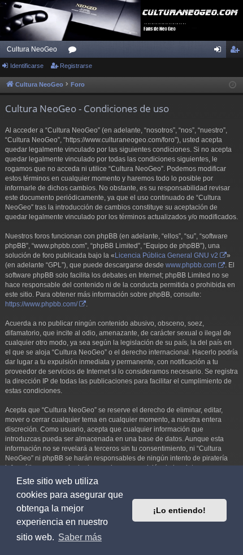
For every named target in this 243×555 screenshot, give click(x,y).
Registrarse (76, 65)
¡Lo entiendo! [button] (179, 510)
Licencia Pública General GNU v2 (166, 255)
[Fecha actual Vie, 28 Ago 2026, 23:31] (232, 85)
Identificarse (27, 65)
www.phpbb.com (191, 265)
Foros (74, 51)
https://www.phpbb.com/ (41, 304)
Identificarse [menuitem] (220, 51)
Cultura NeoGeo (32, 49)
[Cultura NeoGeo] (121, 20)
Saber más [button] (80, 537)
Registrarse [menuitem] (237, 51)
